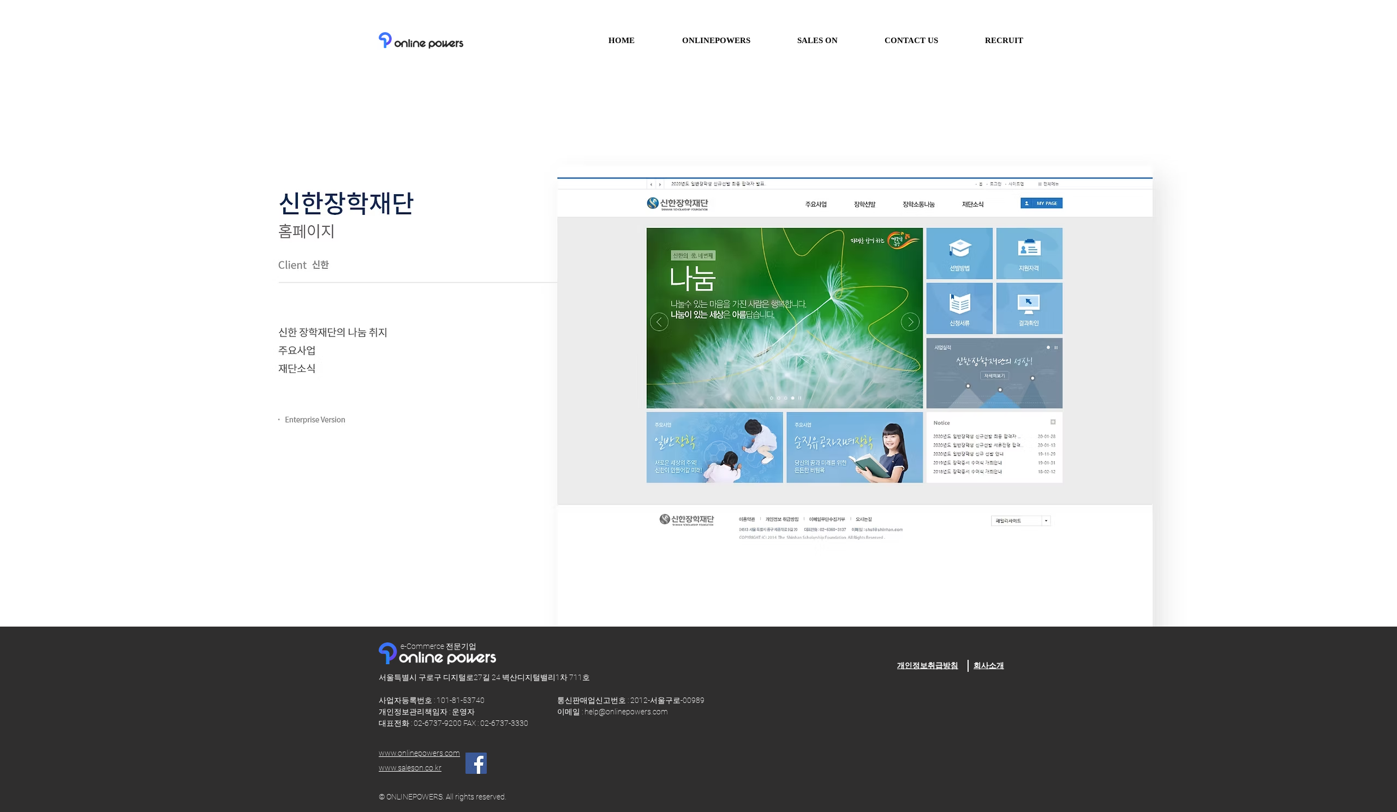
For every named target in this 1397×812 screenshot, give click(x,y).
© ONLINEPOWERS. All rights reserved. (442, 796)
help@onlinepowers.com (626, 711)
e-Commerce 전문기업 (438, 646)
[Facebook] (476, 763)
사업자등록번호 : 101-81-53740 (453, 700)
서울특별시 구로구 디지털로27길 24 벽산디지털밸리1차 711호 (484, 677)
